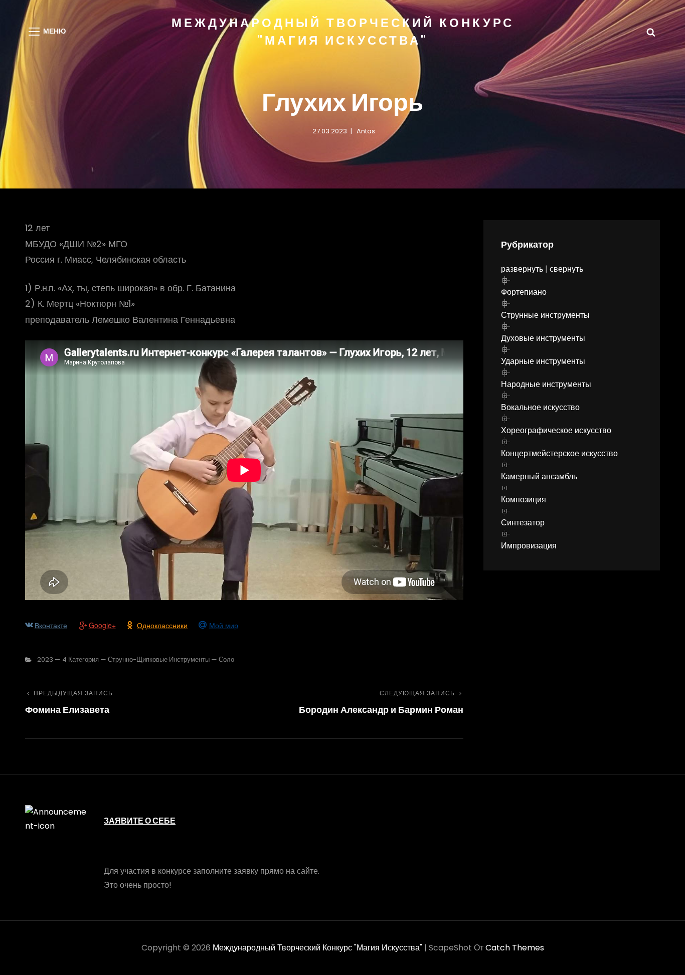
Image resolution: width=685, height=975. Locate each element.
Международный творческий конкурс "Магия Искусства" (317, 947)
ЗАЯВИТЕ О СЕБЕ (140, 821)
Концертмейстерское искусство (559, 453)
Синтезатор (523, 522)
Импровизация (529, 545)
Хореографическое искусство (556, 430)
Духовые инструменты (543, 338)
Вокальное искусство (540, 407)
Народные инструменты (546, 384)
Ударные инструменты (543, 361)
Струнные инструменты (545, 315)
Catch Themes (514, 947)
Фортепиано (524, 292)
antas (366, 131)
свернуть (566, 269)
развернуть (522, 269)
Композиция (523, 499)
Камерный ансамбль (539, 476)
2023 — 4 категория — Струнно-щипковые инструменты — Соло (135, 659)
